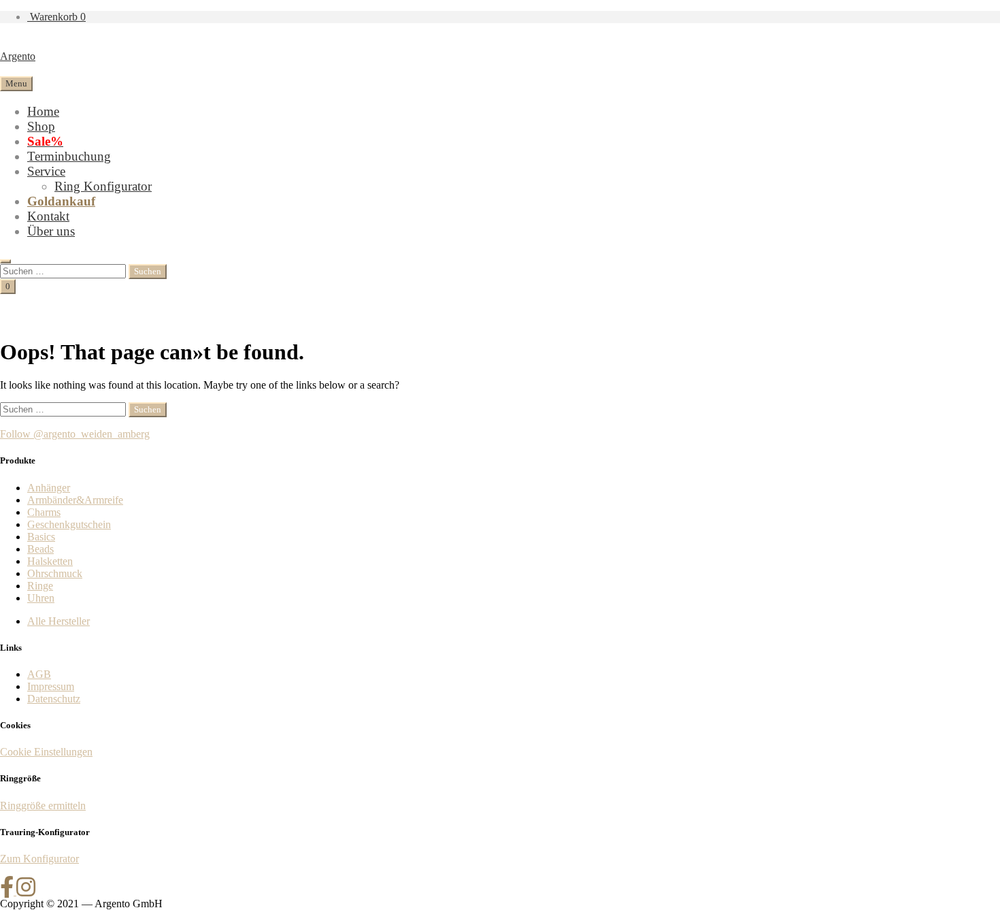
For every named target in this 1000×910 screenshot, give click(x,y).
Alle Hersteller (58, 621)
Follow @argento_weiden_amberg (75, 434)
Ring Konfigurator (103, 186)
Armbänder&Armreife (75, 500)
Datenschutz (53, 698)
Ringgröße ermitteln (43, 805)
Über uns (51, 231)
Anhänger (48, 487)
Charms (44, 512)
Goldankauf (61, 201)
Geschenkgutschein (69, 524)
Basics (41, 536)
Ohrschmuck (54, 573)
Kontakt (48, 216)
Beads (40, 549)
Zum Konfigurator (39, 858)
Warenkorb (56, 16)
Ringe (40, 585)
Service (46, 171)
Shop (41, 126)
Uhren (40, 598)
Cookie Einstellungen (46, 752)
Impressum (50, 686)
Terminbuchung (69, 156)
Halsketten (50, 561)
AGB (39, 674)
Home (43, 111)
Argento (17, 56)
